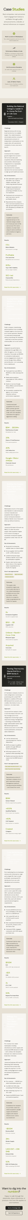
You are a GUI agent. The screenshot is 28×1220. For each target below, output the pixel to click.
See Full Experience (14, 1213)
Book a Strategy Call (14, 1208)
